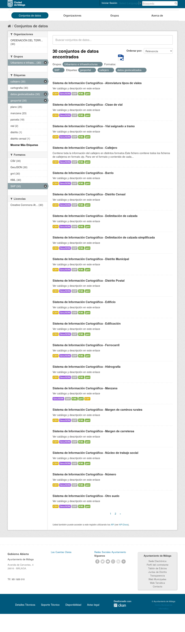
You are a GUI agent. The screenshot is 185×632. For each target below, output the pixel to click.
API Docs (123, 524)
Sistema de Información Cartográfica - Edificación (87, 323)
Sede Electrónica (157, 561)
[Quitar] (99, 64)
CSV (55, 93)
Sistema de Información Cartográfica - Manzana (85, 388)
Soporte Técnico (50, 604)
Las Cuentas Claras (61, 552)
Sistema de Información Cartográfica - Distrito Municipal (91, 259)
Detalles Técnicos (25, 604)
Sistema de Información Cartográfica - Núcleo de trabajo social (95, 453)
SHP (74, 93)
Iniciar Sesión (109, 3)
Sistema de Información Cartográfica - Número (84, 474)
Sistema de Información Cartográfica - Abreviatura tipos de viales (97, 83)
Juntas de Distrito (157, 572)
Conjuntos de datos (30, 15)
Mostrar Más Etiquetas (24, 145)
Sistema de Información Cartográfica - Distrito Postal (88, 280)
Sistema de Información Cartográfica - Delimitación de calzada (95, 216)
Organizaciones (72, 15)
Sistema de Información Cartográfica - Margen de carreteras (93, 431)
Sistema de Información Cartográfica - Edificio (84, 302)
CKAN (120, 605)
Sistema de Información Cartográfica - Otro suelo (86, 496)
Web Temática (157, 583)
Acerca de (157, 15)
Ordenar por (133, 50)
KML (81, 93)
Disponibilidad (73, 604)
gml (88, 93)
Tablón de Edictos (157, 568)
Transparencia (157, 575)
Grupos (114, 15)
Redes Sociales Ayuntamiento (110, 552)
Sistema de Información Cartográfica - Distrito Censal (89, 194)
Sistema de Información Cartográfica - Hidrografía (87, 366)
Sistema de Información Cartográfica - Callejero (85, 148)
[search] (167, 42)
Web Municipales (157, 579)
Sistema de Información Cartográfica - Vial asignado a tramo (94, 126)
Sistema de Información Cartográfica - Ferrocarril (86, 345)
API (112, 524)
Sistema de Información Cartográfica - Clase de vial (87, 104)
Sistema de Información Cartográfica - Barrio (83, 173)
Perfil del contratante (157, 564)
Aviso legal (93, 604)
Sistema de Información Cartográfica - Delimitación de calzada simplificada (104, 237)
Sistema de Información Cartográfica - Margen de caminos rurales (97, 409)
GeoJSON (65, 93)
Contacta (157, 586)
